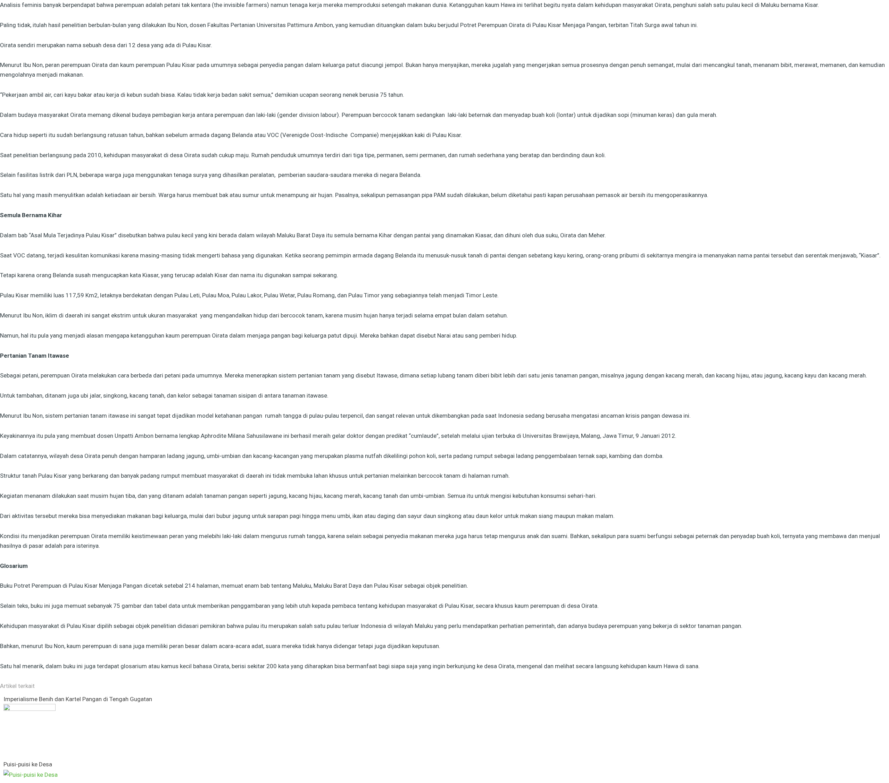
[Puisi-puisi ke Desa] (30, 774)
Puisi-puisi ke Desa (27, 764)
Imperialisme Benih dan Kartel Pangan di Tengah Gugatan (77, 699)
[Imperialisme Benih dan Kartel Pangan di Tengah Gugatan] (29, 729)
